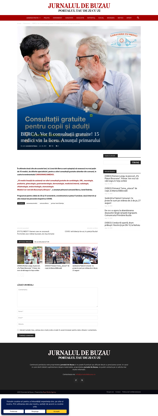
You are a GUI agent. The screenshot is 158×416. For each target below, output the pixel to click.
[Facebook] (34, 160)
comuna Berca (44, 203)
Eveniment (57, 18)
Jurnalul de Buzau (31, 146)
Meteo (120, 18)
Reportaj (91, 18)
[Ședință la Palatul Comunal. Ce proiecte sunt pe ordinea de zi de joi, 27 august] (85, 255)
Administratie (32, 18)
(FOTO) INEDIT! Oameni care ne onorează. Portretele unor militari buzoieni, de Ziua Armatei (35, 232)
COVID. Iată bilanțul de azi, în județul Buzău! (81, 231)
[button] (138, 18)
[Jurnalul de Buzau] (79, 7)
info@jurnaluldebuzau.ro (85, 374)
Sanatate (69, 18)
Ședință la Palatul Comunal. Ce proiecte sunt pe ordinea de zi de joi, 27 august (85, 268)
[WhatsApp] (50, 160)
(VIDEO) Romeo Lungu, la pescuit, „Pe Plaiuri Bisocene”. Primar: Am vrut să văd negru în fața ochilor (28, 268)
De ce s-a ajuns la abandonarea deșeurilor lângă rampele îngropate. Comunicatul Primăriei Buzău (121, 213)
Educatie (80, 18)
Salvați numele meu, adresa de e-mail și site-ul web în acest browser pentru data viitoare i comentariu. (58, 330)
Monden (111, 18)
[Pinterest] (45, 160)
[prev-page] (18, 275)
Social (101, 18)
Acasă (19, 23)
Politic (47, 18)
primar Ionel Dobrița (57, 203)
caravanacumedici (31, 203)
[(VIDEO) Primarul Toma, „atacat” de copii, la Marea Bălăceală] (57, 255)
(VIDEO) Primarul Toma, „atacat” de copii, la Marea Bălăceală (121, 189)
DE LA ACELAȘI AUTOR (41, 242)
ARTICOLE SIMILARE (25, 242)
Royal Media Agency (49, 392)
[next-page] (22, 275)
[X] (39, 160)
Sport (129, 18)
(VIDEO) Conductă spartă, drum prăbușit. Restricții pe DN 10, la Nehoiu (122, 223)
